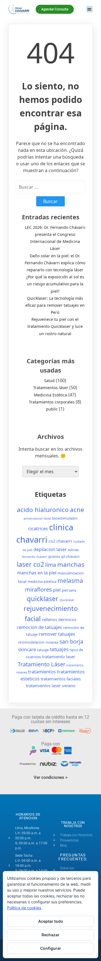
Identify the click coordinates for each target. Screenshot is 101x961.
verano (68, 685)
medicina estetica (41, 581)
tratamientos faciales (61, 679)
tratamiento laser (58, 656)
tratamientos (42, 672)
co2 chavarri (60, 541)
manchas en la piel (36, 573)
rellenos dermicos (59, 619)
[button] (89, 9)
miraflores (38, 589)
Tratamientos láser (50, 387)
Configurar (50, 948)
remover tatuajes (57, 634)
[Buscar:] (50, 187)
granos (54, 556)
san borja (71, 641)
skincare (27, 649)
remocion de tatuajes (39, 627)
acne (77, 509)
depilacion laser (50, 549)
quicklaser (42, 598)
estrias (73, 549)
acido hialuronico (43, 509)
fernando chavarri (34, 557)
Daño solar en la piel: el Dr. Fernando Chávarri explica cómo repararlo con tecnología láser (55, 262)
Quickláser (66, 600)
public (52, 409)
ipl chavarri (70, 556)
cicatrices (38, 528)
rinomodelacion (31, 642)
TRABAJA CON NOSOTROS (73, 824)
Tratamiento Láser (41, 664)
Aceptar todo (50, 921)
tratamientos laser (43, 685)
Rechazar (50, 934)
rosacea (51, 642)
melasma (70, 580)
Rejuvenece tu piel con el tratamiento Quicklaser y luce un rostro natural (55, 326)
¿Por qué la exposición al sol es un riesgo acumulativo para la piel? (55, 284)
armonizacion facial (37, 518)
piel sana (69, 590)
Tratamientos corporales (52, 402)
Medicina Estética (50, 395)
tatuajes (59, 649)
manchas (70, 564)
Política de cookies (24, 907)
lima (50, 565)
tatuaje (43, 649)
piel (57, 590)
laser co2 (30, 564)
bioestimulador (65, 518)
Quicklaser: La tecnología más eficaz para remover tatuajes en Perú (55, 305)
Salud (49, 380)
